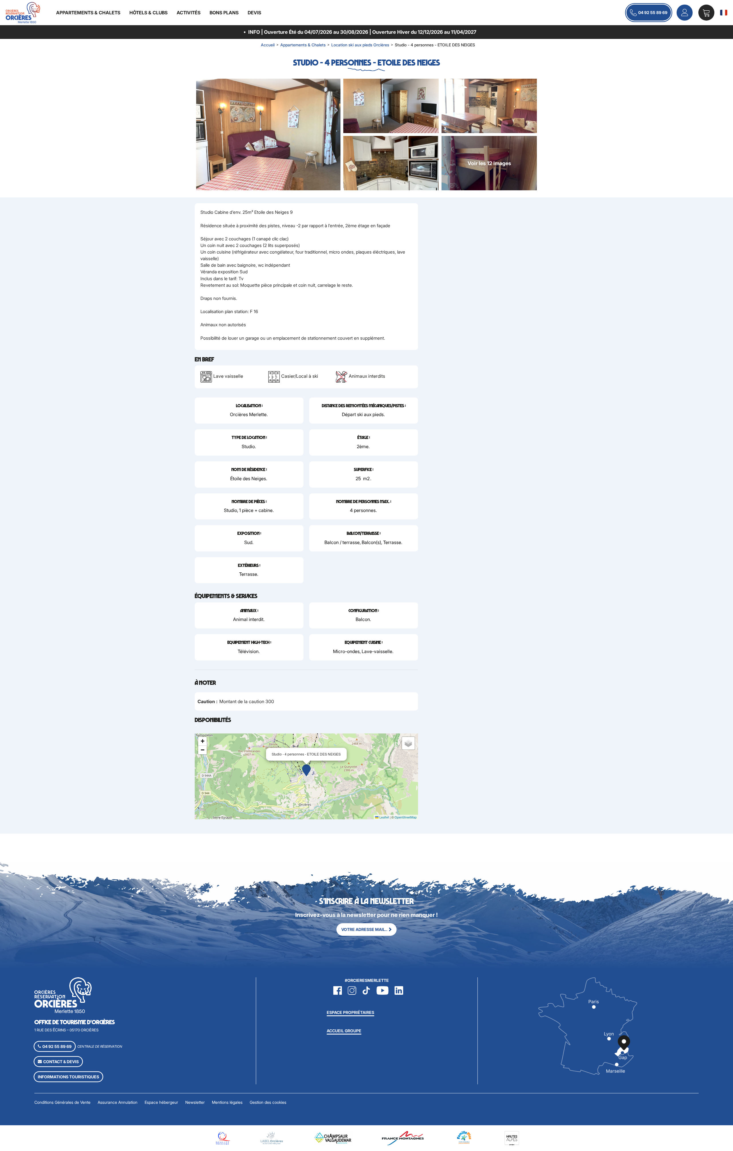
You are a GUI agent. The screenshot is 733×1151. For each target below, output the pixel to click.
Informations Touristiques (68, 1076)
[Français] (723, 12)
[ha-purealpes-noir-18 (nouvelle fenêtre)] (512, 1137)
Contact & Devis (61, 1061)
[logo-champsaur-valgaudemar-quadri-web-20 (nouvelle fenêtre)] (333, 1137)
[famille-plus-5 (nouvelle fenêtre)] (464, 1136)
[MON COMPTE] (685, 13)
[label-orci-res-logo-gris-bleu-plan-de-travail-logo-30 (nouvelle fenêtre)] (271, 1137)
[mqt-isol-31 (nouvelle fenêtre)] (222, 1137)
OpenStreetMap (406, 817)
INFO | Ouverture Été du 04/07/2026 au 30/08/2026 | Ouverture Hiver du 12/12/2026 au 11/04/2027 (362, 32)
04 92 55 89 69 (652, 12)
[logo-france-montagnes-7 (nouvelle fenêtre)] (403, 1137)
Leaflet (384, 817)
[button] (706, 13)
